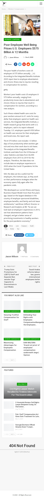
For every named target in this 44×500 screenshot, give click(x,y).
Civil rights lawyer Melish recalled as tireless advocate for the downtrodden (22, 392)
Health (32, 226)
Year (18, 229)
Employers (24, 226)
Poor (6, 229)
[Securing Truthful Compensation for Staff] (12, 307)
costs (17, 226)
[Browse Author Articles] (22, 248)
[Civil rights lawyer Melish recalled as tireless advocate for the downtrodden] (22, 387)
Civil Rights (22, 384)
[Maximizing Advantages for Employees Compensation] (12, 334)
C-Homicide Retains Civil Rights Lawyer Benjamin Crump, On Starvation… (27, 405)
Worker (12, 229)
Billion (11, 226)
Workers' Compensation (13, 39)
